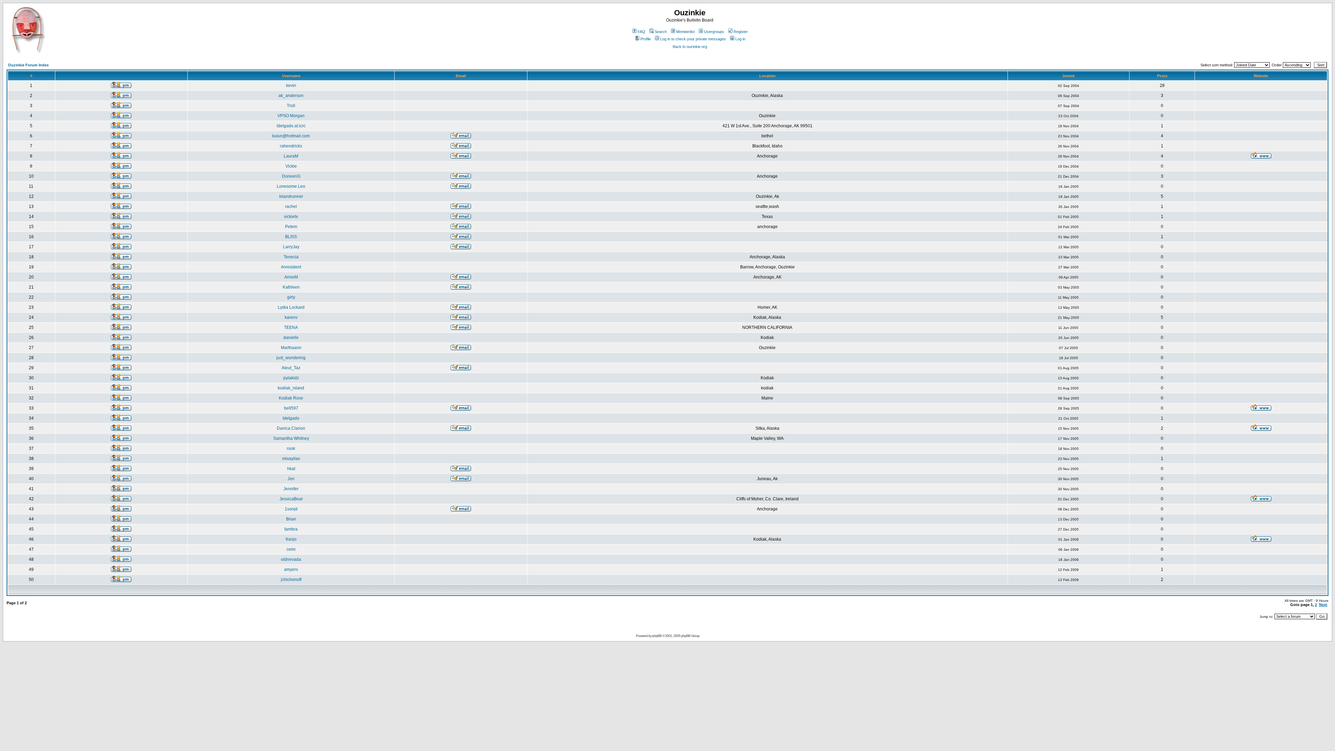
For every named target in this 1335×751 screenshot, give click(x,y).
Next (1323, 605)
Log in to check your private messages (693, 39)
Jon (291, 478)
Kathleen (291, 287)
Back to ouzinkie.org (690, 47)
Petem (291, 226)
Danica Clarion (291, 428)
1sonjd (291, 509)
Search (661, 32)
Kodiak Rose (291, 398)
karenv (291, 317)
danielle (291, 337)
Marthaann (291, 347)
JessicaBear (291, 498)
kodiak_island (291, 388)
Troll (291, 105)
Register (741, 32)
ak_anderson (291, 95)
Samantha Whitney (291, 438)
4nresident (291, 267)
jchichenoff (291, 579)
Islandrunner (291, 196)
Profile (645, 39)
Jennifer (291, 488)
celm (291, 549)
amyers (291, 569)
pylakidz (291, 378)
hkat (291, 468)
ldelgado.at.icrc (291, 125)
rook (291, 448)
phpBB (657, 636)
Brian (291, 519)
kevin (291, 85)
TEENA (291, 327)
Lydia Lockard (291, 307)
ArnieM (291, 277)
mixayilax (291, 458)
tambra (291, 529)
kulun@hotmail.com (291, 136)
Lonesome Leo (291, 186)
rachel (291, 206)
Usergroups (714, 32)
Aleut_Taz (291, 367)
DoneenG (291, 176)
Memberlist (685, 32)
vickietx (291, 216)
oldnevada (291, 559)
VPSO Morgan (291, 115)
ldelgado (291, 418)
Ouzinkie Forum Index (28, 65)
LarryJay (291, 246)
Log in (740, 39)
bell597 (291, 408)
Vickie (291, 166)
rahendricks (291, 146)
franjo (291, 539)
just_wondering (291, 357)
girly (291, 297)
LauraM (291, 156)
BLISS (291, 236)
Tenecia (291, 257)
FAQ (641, 32)
